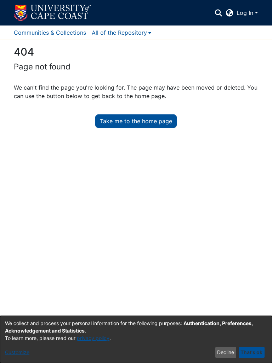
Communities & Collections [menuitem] (50, 32)
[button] (52, 13)
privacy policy (93, 338)
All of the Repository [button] (119, 32)
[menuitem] (121, 32)
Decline (225, 352)
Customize (17, 352)
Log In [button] (246, 12)
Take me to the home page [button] (136, 121)
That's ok (251, 352)
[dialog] (136, 339)
